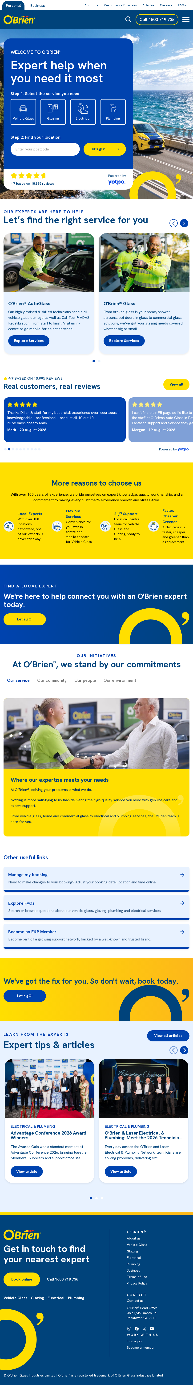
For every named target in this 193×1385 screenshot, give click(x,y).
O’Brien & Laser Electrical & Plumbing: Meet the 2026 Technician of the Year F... (143, 1135)
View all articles (168, 1035)
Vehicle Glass (137, 1245)
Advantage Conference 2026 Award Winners (48, 1135)
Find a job (134, 1341)
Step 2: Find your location (35, 137)
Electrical (134, 1258)
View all (176, 384)
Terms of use (137, 1277)
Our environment (120, 680)
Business (37, 5)
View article (26, 1171)
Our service (18, 680)
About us (134, 1238)
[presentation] (173, 1050)
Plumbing (133, 1264)
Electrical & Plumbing (33, 1126)
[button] (93, 361)
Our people (85, 680)
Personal (13, 5)
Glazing (132, 1251)
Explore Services (29, 340)
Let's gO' (24, 619)
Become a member (141, 1347)
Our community (52, 680)
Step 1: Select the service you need (45, 93)
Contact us (135, 1300)
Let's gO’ (97, 148)
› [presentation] (184, 222)
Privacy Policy (137, 1283)
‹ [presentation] (173, 222)
